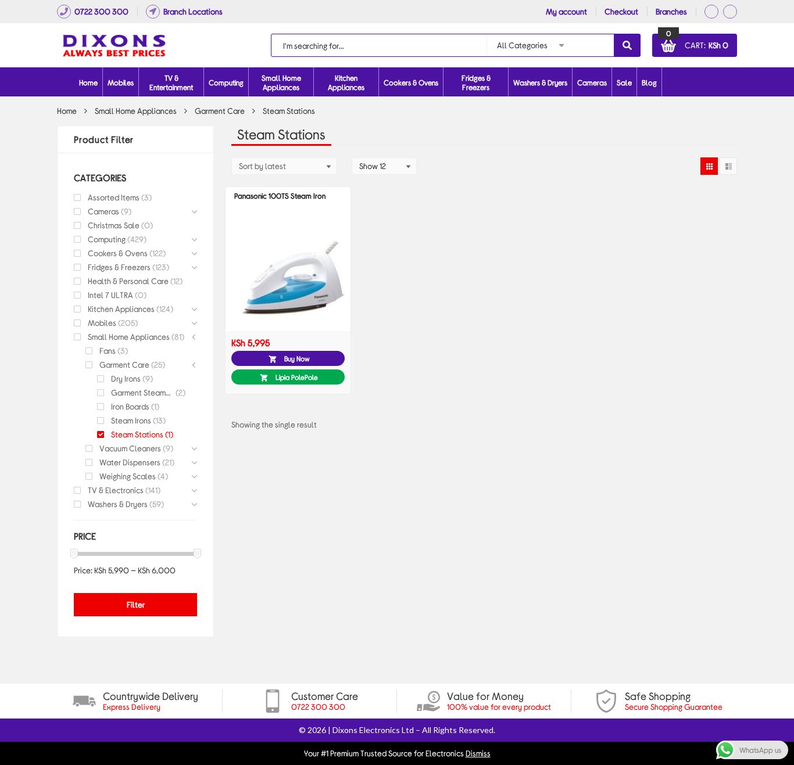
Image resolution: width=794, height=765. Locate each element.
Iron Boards (130, 406)
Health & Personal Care (128, 281)
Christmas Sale (114, 225)
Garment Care (220, 111)
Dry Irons (126, 378)
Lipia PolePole (297, 377)
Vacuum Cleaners (130, 448)
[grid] (709, 166)
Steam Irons (131, 420)
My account (566, 11)
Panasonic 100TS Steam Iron (280, 195)
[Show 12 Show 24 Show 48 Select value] (384, 166)
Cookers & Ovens (118, 253)
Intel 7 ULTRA (110, 295)
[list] (728, 166)
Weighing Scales (127, 476)
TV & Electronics (116, 490)
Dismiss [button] (478, 753)
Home (88, 82)
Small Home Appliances (136, 111)
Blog (649, 82)
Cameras (592, 82)
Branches (671, 11)
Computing (107, 239)
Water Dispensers (129, 462)
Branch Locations (193, 11)
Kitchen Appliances (121, 309)
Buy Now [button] (297, 358)
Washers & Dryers (118, 504)
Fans (107, 350)
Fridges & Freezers (119, 267)
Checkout (621, 11)
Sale (624, 82)
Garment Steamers (142, 392)
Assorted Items (114, 197)
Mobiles (121, 82)
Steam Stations (137, 434)
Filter (136, 604)
